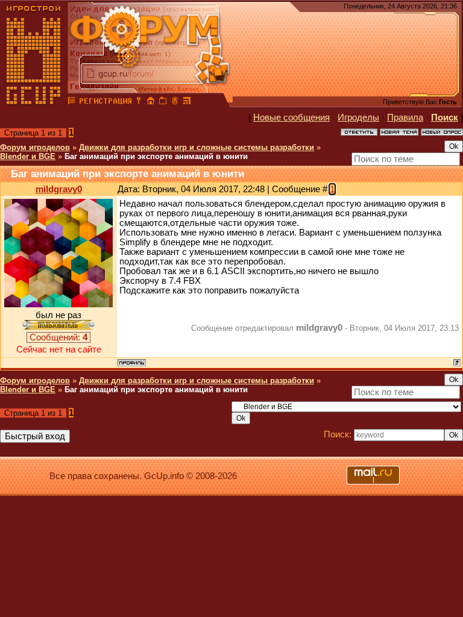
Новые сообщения (291, 117)
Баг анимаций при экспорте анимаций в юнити (156, 156)
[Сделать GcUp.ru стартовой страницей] (151, 102)
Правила (405, 117)
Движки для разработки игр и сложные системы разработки (196, 147)
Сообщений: (58, 337)
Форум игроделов (35, 147)
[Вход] (139, 102)
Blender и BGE (27, 156)
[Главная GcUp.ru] (34, 102)
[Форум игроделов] (72, 102)
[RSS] (187, 102)
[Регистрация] (105, 102)
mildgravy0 (59, 189)
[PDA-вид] (175, 102)
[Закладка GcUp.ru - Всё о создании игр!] (163, 102)
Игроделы (358, 117)
